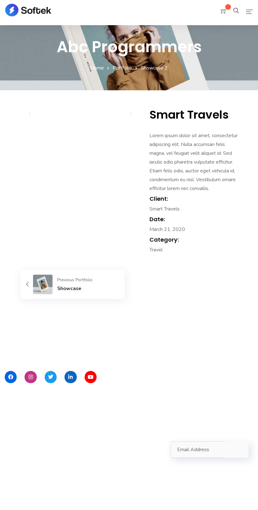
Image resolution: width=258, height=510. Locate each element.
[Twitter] (51, 377)
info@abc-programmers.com (121, 450)
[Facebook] (11, 377)
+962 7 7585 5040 (109, 460)
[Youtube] (91, 377)
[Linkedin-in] (70, 377)
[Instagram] (30, 377)
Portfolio (122, 67)
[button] (30, 113)
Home (97, 67)
